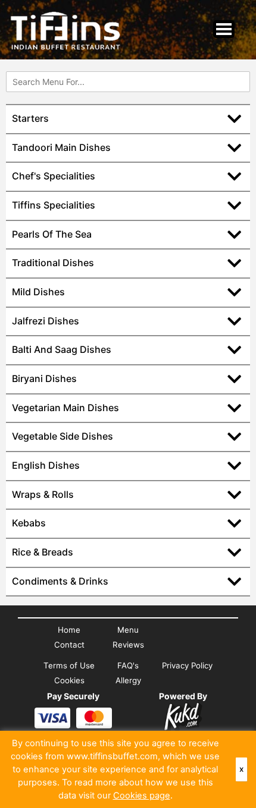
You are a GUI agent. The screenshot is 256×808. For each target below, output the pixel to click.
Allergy (128, 680)
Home (69, 630)
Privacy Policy (187, 665)
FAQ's (128, 665)
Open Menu (224, 29)
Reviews (128, 644)
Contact (69, 644)
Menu (128, 630)
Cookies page (141, 795)
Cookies (69, 680)
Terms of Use (69, 665)
